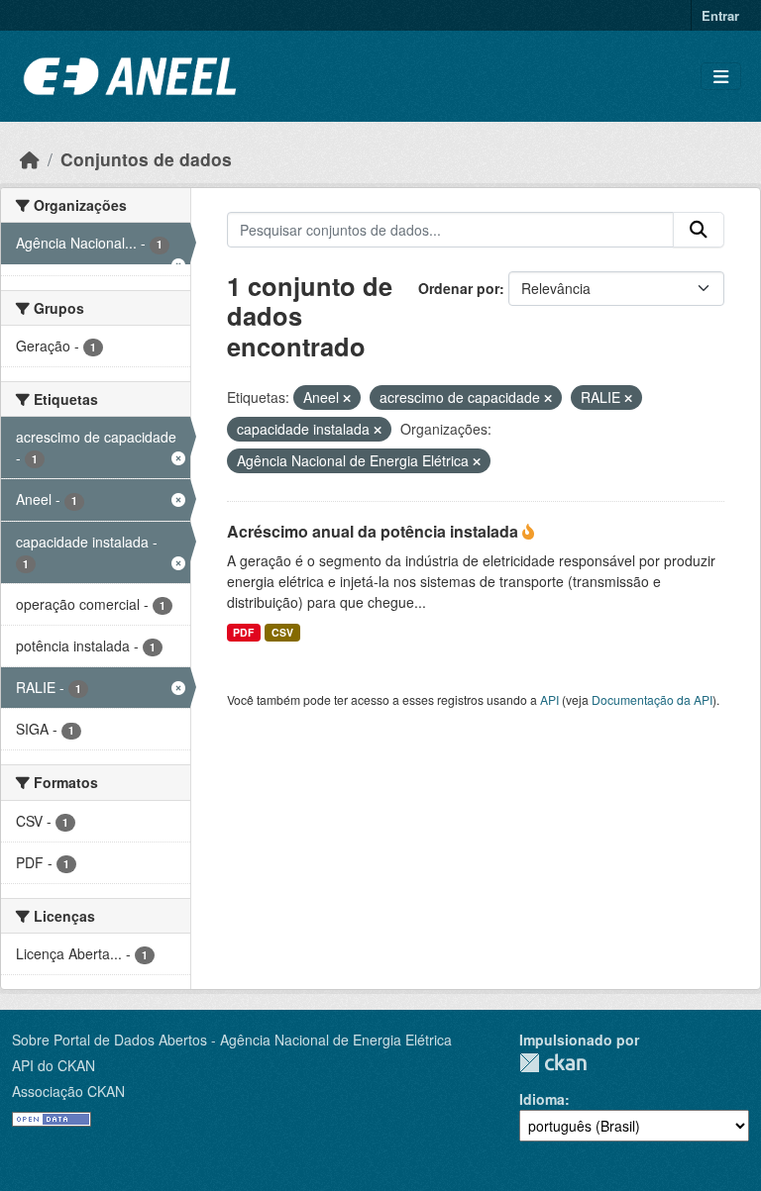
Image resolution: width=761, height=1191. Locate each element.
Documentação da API (652, 699)
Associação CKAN (68, 1091)
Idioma (542, 1099)
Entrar (720, 15)
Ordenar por (458, 288)
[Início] (30, 159)
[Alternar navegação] (721, 76)
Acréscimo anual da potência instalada (374, 531)
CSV (282, 632)
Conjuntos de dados (146, 159)
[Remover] (347, 398)
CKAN (553, 1062)
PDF (243, 632)
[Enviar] (698, 230)
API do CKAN (53, 1065)
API (549, 699)
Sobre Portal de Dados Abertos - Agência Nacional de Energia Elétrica (232, 1039)
